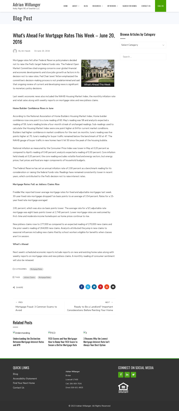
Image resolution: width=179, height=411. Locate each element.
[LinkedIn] (127, 375)
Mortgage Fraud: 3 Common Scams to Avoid (36, 306)
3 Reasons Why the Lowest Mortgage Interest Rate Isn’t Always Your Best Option (96, 342)
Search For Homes (130, 5)
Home (66, 5)
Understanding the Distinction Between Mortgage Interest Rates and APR (28, 342)
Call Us (161, 5)
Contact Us (145, 5)
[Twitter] (133, 375)
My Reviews (111, 5)
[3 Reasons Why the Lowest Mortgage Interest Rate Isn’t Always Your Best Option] (85, 332)
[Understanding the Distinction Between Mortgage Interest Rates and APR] (21, 332)
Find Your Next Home (24, 383)
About (74, 5)
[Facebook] (120, 375)
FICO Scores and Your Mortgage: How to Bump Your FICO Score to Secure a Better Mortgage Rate (62, 342)
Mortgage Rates (36, 269)
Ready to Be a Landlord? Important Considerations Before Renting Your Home (90, 306)
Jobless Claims (29, 277)
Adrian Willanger (27, 4)
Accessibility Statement (25, 378)
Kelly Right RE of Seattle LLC (26, 8)
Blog (86, 5)
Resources (97, 5)
